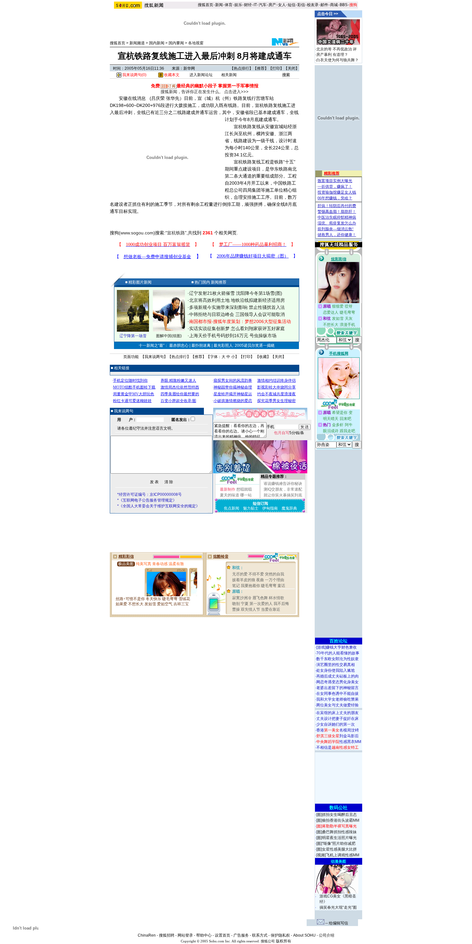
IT (255, 5)
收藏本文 (171, 75)
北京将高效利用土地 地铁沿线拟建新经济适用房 (237, 300)
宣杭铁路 (176, 232)
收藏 (263, 356)
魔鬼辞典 (289, 508)
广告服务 (241, 935)
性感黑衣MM (338, 741)
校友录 (313, 5)
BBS (343, 5)
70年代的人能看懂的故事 (337, 653)
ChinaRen (147, 935)
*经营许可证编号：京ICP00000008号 (149, 494)
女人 (282, 5)
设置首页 (222, 935)
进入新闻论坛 (201, 75)
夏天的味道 (229, 495)
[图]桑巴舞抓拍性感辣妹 (336, 832)
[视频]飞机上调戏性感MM (337, 855)
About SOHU (304, 935)
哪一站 (246, 495)
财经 (248, 5)
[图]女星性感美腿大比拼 (336, 849)
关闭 (291, 68)
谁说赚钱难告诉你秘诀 (283, 483)
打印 (276, 68)
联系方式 (259, 935)
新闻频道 (137, 43)
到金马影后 (337, 736)
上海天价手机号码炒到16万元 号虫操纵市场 (232, 335)
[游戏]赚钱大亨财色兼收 (336, 647)
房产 (272, 5)
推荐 (261, 68)
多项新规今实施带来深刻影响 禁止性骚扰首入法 (237, 307)
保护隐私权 (280, 935)
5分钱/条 (289, 433)
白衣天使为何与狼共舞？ (337, 60)
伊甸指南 (270, 508)
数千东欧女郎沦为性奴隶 (337, 659)
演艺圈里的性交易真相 (335, 664)
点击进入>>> (236, 91)
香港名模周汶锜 (337, 730)
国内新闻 (156, 43)
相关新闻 (229, 75)
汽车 (263, 5)
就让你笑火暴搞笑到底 (283, 495)
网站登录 (185, 935)
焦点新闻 (231, 508)
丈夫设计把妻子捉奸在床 (337, 718)
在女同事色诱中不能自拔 (337, 693)
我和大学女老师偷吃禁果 (337, 699)
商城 (334, 5)
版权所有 (283, 941)
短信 (291, 5)
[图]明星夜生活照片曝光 (336, 837)
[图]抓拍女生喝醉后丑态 (336, 814)
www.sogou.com (136, 232)
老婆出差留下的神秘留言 (337, 688)
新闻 (219, 5)
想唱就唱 (244, 489)
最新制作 (227, 489)
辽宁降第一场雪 (132, 336)
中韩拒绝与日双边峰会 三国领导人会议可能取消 (237, 314)
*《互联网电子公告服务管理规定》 (147, 500)
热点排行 (241, 68)
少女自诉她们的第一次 (335, 724)
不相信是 (337, 747)
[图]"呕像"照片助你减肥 (335, 843)
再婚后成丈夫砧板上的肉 (337, 676)
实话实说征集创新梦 (209, 328)
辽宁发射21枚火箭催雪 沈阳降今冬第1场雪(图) (235, 293)
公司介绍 (326, 935)
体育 (228, 5)
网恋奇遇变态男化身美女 (337, 682)
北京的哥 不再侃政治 (334, 49)
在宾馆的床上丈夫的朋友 (337, 713)
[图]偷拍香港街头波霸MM (337, 820)
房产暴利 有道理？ (332, 54)
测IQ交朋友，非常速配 (283, 489)
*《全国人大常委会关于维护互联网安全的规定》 (158, 506)
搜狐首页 (205, 5)
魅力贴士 (250, 508)
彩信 (301, 5)
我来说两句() (133, 75)
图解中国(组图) (169, 336)
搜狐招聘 (166, 935)
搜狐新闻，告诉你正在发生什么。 (192, 91)
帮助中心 (204, 935)
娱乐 (238, 5)
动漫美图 (338, 861)
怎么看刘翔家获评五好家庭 (258, 328)
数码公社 (338, 807)
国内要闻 (176, 43)
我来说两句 (154, 356)
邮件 (324, 5)
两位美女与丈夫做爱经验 (337, 705)
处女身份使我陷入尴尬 (335, 670)
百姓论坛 (338, 640)
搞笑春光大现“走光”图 (338, 907)
